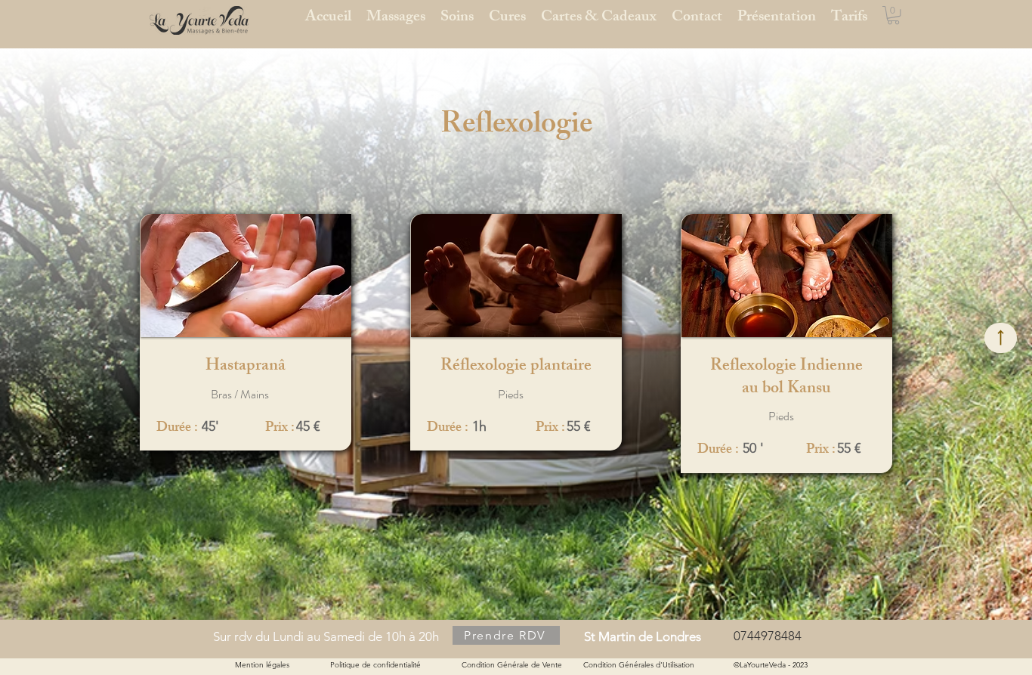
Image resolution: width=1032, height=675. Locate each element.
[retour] (1000, 338)
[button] (893, 15)
